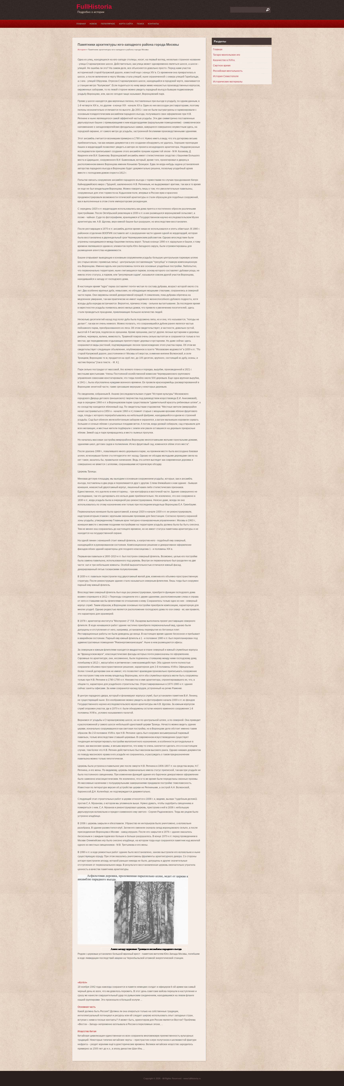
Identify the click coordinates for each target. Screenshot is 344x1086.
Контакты (153, 24)
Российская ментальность (227, 71)
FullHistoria (94, 6)
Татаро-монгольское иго (226, 54)
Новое (93, 24)
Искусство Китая (87, 1031)
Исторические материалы (227, 81)
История (82, 49)
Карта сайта (126, 24)
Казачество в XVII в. (224, 60)
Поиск (140, 24)
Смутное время (222, 65)
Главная (81, 24)
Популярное (108, 24)
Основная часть (87, 1007)
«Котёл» (82, 982)
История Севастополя (225, 76)
